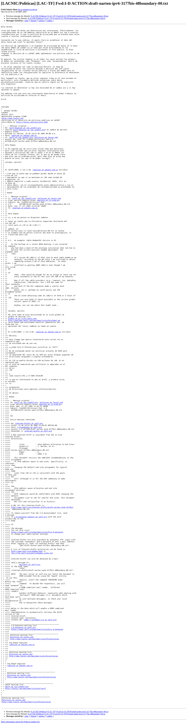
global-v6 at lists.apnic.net (22, 318)
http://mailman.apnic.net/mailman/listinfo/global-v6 (34, 320)
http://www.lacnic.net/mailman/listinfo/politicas (34, 639)
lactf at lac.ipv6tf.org (21, 137)
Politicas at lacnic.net (22, 637)
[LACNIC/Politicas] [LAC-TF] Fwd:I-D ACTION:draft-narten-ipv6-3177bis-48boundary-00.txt (69, 16)
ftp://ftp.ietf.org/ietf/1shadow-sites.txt (32, 553)
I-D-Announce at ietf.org (23, 627)
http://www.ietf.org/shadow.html (27, 551)
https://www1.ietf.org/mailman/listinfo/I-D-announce (37, 532)
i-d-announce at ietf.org (29, 427)
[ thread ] (33, 21)
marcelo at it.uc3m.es (48, 200)
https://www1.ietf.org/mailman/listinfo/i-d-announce (37, 629)
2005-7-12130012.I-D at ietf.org (40, 620)
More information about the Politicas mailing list (20, 722)
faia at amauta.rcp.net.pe (27, 9)
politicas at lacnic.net (46, 137)
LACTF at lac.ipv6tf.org (16, 687)
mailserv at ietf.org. (30, 564)
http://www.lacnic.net (12, 118)
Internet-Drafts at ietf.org (29, 423)
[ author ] (49, 21)
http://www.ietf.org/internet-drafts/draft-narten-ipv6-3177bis (42, 507)
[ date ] (26, 21)
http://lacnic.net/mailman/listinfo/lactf (25, 688)
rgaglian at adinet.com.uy (24, 135)
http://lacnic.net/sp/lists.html (32, 122)
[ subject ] (42, 21)
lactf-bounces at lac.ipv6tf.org (25, 128)
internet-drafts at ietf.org (38, 431)
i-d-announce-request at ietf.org (30, 517)
